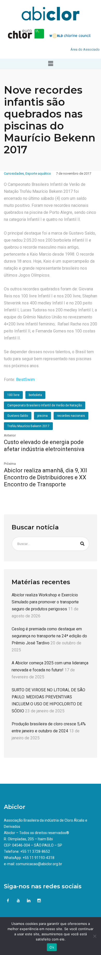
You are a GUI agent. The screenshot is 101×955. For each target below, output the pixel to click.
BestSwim (25, 379)
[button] (50, 64)
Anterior (10, 435)
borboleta (35, 395)
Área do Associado (85, 49)
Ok (51, 947)
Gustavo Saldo (17, 416)
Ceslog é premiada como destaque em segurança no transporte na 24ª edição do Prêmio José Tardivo (49, 635)
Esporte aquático (38, 173)
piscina (42, 416)
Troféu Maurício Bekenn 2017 (28, 426)
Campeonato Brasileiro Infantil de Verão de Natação (44, 405)
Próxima (10, 464)
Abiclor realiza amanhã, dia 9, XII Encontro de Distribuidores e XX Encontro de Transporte (45, 477)
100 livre (13, 395)
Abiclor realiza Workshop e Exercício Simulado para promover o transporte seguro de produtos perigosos (45, 601)
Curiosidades (14, 173)
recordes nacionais (71, 416)
